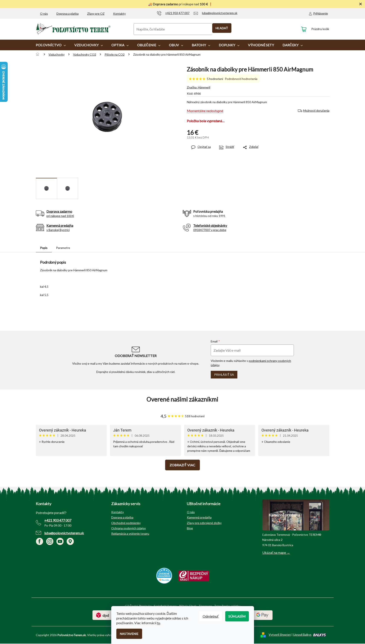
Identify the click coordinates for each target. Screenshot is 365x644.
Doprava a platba (67, 13)
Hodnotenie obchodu (182, 399)
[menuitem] (51, 45)
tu (158, 623)
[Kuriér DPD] (103, 615)
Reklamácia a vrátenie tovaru (130, 533)
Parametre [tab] (63, 248)
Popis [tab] (44, 248)
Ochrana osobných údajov (128, 528)
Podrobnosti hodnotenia (241, 79)
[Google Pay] (262, 615)
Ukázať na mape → (276, 552)
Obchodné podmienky (126, 523)
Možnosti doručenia (316, 110)
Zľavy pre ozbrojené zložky (204, 523)
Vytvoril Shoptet (280, 634)
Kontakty (119, 13)
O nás (44, 13)
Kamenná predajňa (199, 517)
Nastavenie (129, 633)
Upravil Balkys (302, 634)
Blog (190, 528)
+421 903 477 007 (57, 520)
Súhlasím (237, 616)
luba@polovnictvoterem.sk (64, 533)
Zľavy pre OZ (96, 13)
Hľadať (222, 28)
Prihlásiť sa (224, 374)
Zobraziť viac (182, 465)
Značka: (198, 87)
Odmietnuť (211, 616)
